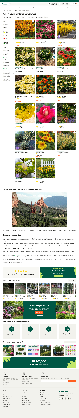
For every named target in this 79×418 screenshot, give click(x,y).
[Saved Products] (74, 4)
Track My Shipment (25, 381)
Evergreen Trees (21, 7)
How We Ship (24, 398)
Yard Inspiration (6, 406)
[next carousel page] (76, 288)
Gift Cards (5, 400)
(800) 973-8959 (40, 315)
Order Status (24, 392)
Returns (41, 396)
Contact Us (5, 384)
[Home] (5, 4)
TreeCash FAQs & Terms (26, 402)
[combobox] (8, 17)
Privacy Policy (42, 392)
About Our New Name (26, 404)
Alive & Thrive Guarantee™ (45, 394)
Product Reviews (6, 402)
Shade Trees (40, 7)
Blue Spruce (17, 255)
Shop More (73, 7)
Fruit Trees (14, 7)
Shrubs (27, 7)
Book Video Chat (39, 312)
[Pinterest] (71, 398)
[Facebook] (65, 398)
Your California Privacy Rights (45, 402)
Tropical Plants (46, 7)
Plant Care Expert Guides (7, 396)
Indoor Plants (59, 7)
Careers (4, 394)
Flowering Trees (33, 7)
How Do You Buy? (58, 276)
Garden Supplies (66, 7)
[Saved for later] (33, 21)
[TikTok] (63, 398)
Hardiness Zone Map (25, 400)
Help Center (24, 396)
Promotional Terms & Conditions (46, 404)
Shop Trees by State (6, 398)
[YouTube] (68, 398)
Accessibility (42, 400)
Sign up (72, 380)
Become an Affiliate (6, 404)
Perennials (53, 7)
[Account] (72, 4)
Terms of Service (43, 398)
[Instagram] (60, 398)
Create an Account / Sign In (27, 383)
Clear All (46, 17)
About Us (4, 392)
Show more (5, 28)
